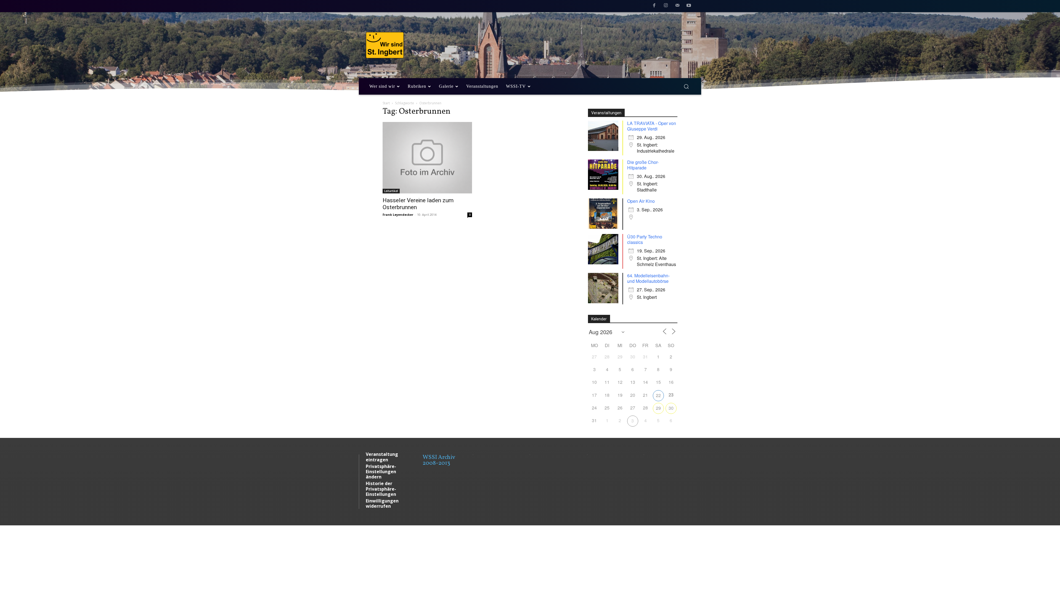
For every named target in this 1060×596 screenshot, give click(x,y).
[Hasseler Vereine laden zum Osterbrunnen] (427, 157)
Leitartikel (391, 191)
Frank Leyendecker (398, 214)
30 (671, 408)
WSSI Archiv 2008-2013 (439, 460)
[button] (686, 86)
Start (386, 103)
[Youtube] (689, 6)
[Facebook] (654, 6)
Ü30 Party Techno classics (644, 239)
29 (658, 408)
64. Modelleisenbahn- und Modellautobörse (648, 278)
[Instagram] (666, 6)
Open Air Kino (641, 201)
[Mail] (677, 6)
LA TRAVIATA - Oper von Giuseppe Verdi (651, 126)
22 (658, 395)
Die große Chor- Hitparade (643, 165)
